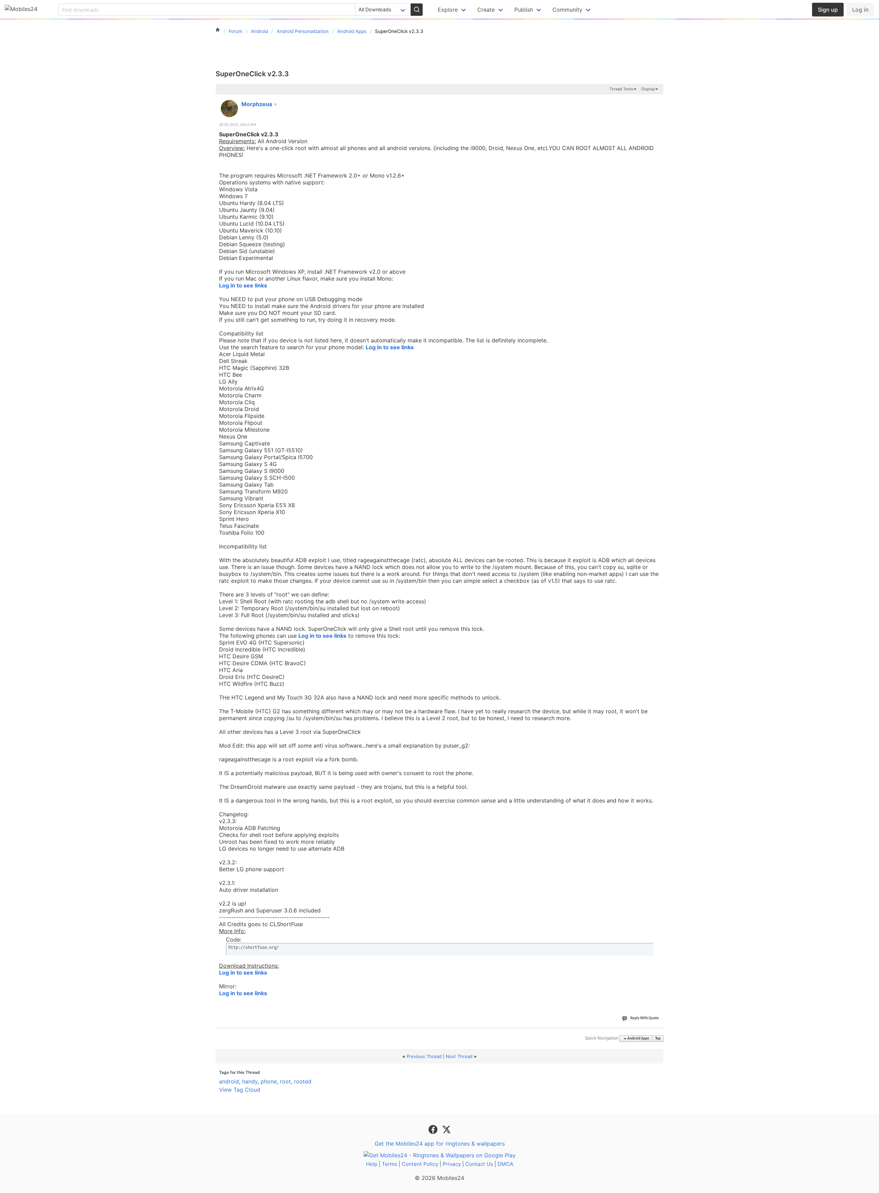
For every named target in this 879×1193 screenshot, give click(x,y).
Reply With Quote (644, 1018)
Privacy (452, 1164)
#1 (658, 100)
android (229, 1081)
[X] (446, 1128)
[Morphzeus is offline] (229, 108)
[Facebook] (434, 1128)
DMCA (505, 1164)
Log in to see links (243, 285)
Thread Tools (621, 89)
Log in (860, 9)
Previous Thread (424, 1056)
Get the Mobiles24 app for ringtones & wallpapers (440, 1143)
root (285, 1081)
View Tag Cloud (239, 1089)
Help (371, 1164)
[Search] (416, 9)
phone (269, 1081)
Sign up (828, 9)
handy (250, 1081)
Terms (389, 1164)
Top (658, 1039)
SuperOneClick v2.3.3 (252, 74)
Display (648, 89)
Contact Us (479, 1164)
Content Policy (420, 1164)
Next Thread (459, 1056)
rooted (302, 1081)
